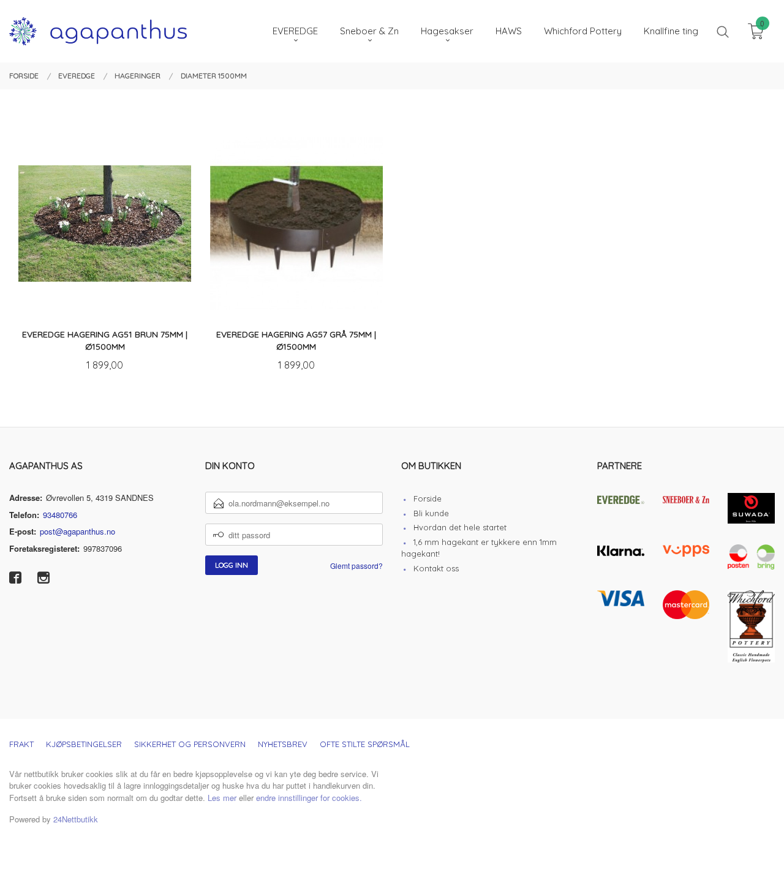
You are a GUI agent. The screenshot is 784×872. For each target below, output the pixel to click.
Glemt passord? (356, 565)
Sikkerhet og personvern (190, 744)
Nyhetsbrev (282, 744)
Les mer (222, 797)
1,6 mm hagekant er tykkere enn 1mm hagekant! (479, 548)
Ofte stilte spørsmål (365, 744)
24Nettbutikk (75, 819)
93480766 (60, 515)
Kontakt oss (436, 568)
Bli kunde (431, 513)
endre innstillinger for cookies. (309, 797)
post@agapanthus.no (77, 531)
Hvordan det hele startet (460, 527)
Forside (427, 498)
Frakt (21, 744)
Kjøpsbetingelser (84, 744)
